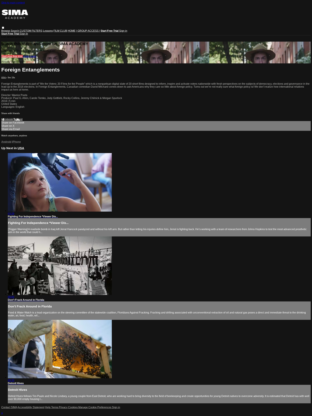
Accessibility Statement (31, 407)
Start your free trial (12, 56)
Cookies (73, 407)
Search (15, 30)
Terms (55, 407)
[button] (3, 28)
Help (48, 407)
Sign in (123, 30)
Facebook (7, 119)
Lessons (48, 30)
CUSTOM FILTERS (31, 30)
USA (3, 77)
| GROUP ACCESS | (88, 30)
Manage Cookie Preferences (95, 407)
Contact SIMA (9, 407)
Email (19, 119)
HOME (72, 30)
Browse (6, 30)
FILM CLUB (60, 30)
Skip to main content (13, 2)
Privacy (63, 407)
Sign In (24, 33)
